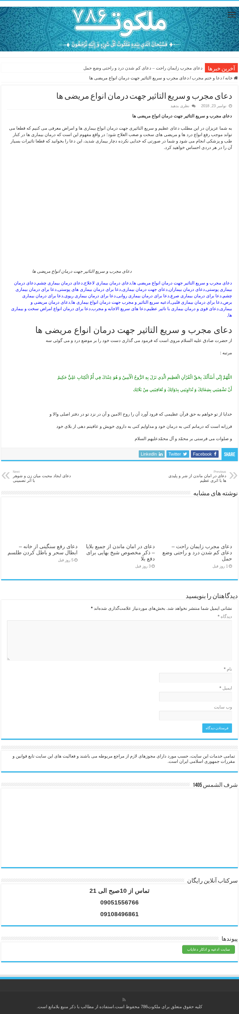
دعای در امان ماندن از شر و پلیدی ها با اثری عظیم (197, 476)
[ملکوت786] (119, 28)
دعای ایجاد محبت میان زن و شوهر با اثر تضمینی (42, 476)
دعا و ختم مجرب (207, 77)
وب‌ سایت (223, 706)
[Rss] (124, 999)
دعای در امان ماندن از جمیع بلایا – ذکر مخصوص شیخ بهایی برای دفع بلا (120, 553)
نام (228, 668)
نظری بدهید (180, 106)
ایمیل (225, 687)
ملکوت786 (150, 1006)
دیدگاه (225, 616)
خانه (229, 77)
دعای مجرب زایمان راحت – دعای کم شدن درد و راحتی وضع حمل (143, 68)
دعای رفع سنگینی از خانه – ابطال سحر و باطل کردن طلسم (43, 549)
